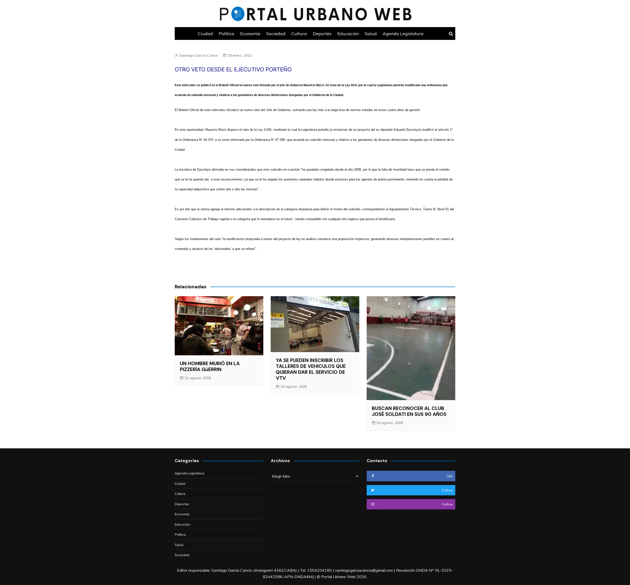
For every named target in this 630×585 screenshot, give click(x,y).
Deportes (322, 33)
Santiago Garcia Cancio (198, 55)
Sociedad (275, 33)
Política (226, 33)
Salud (371, 33)
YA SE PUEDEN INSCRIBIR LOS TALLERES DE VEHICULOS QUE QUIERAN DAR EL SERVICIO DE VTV (311, 369)
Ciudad (205, 33)
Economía (250, 33)
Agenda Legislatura (403, 33)
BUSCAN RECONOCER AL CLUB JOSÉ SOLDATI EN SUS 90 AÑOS (409, 411)
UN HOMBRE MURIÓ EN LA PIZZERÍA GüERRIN (210, 366)
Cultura (299, 33)
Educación (348, 33)
